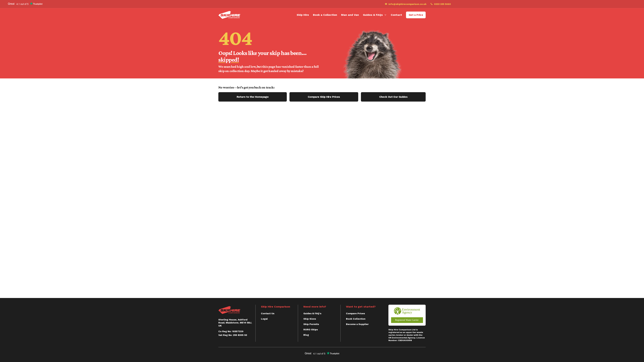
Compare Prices (355, 313)
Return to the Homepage (253, 96)
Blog (306, 335)
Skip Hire (303, 14)
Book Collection (355, 318)
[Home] (229, 15)
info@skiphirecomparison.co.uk (407, 4)
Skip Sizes (309, 318)
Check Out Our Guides (393, 96)
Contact (396, 14)
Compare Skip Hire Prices (324, 96)
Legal (264, 318)
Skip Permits (311, 324)
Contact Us (267, 313)
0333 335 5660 (442, 4)
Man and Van (350, 14)
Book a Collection (325, 14)
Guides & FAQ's (312, 313)
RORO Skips (310, 329)
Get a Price (416, 14)
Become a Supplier (357, 324)
